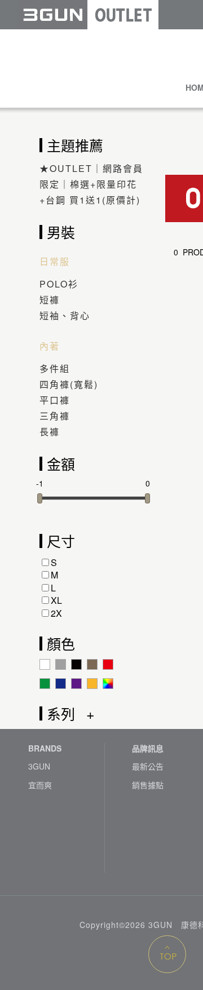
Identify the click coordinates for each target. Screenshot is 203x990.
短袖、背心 (64, 315)
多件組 (54, 368)
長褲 (49, 431)
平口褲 (54, 400)
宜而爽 (40, 785)
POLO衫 (58, 283)
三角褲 (54, 415)
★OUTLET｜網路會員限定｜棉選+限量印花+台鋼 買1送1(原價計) (91, 184)
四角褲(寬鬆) (68, 384)
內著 (49, 346)
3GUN (39, 766)
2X (56, 613)
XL (56, 600)
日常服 (54, 261)
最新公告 (148, 766)
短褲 (49, 299)
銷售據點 (148, 785)
